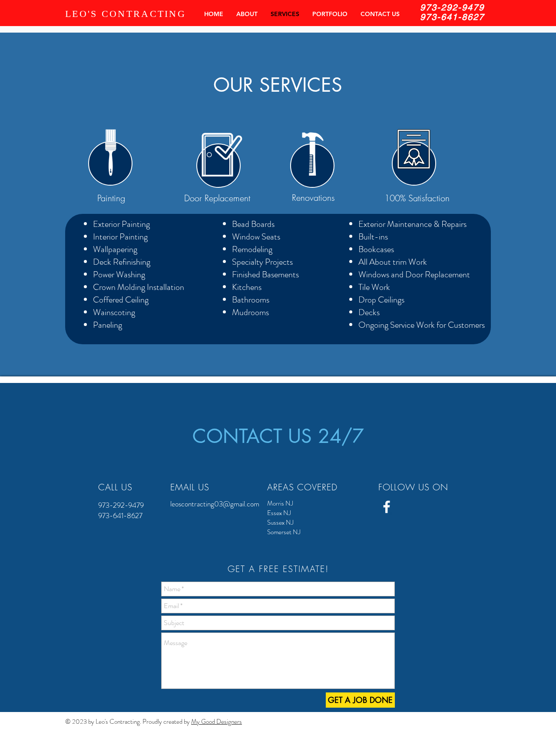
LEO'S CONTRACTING (125, 13)
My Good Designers (216, 721)
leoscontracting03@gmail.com (214, 504)
